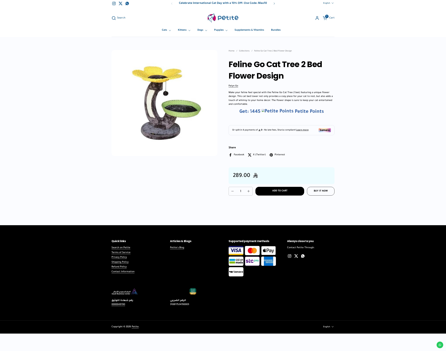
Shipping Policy (120, 262)
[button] (118, 18)
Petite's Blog (177, 247)
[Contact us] (440, 345)
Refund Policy (119, 267)
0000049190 (118, 304)
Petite (135, 327)
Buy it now (321, 191)
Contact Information (123, 271)
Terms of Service (121, 252)
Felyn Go (233, 86)
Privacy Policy (119, 257)
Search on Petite (121, 247)
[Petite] (222, 18)
